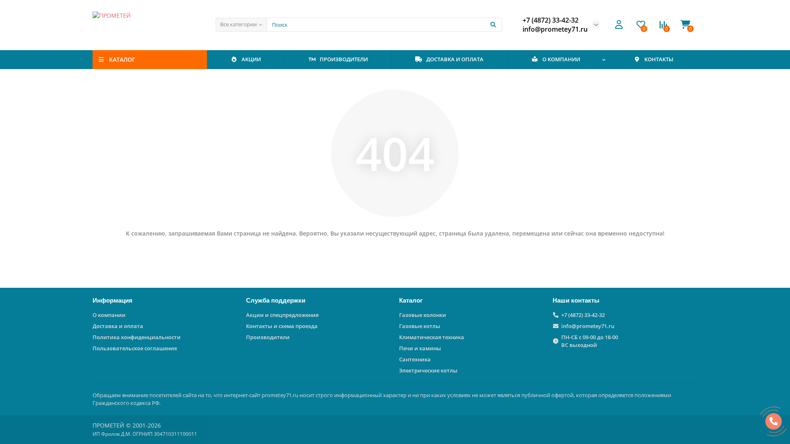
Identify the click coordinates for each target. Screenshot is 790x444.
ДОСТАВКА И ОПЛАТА (454, 59)
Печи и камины (420, 348)
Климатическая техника (431, 337)
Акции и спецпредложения (282, 315)
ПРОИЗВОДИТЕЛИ (344, 59)
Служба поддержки (275, 300)
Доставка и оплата (118, 326)
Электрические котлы (428, 370)
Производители (268, 337)
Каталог (411, 300)
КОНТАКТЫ (658, 59)
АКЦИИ (251, 59)
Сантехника (415, 359)
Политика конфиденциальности (137, 337)
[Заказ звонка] (773, 421)
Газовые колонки (422, 315)
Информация (112, 300)
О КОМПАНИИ (561, 59)
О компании (109, 315)
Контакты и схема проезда (282, 326)
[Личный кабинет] (619, 25)
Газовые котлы (419, 326)
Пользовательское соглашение (135, 348)
